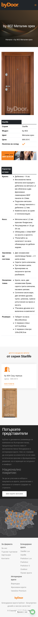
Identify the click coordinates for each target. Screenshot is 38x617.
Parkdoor (24, 562)
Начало (9, 40)
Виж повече (9, 384)
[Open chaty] (32, 612)
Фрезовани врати (18, 587)
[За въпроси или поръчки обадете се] (19, 155)
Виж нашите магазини (14, 494)
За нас (4, 548)
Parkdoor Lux (26, 558)
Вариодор (15, 584)
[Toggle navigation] (35, 5)
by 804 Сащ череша (13, 376)
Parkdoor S (25, 566)
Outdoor (23, 569)
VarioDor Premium (18, 591)
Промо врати (26, 573)
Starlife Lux (25, 551)
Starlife (23, 555)
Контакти (5, 558)
